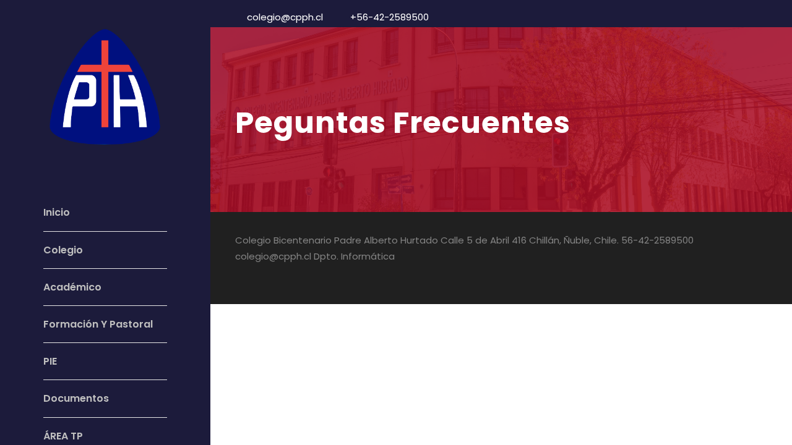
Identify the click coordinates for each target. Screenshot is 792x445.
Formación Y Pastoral (98, 324)
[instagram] (762, 274)
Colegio (63, 250)
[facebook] (719, 274)
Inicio (56, 212)
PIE (50, 361)
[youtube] (741, 274)
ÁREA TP (63, 436)
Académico (72, 287)
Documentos (76, 398)
